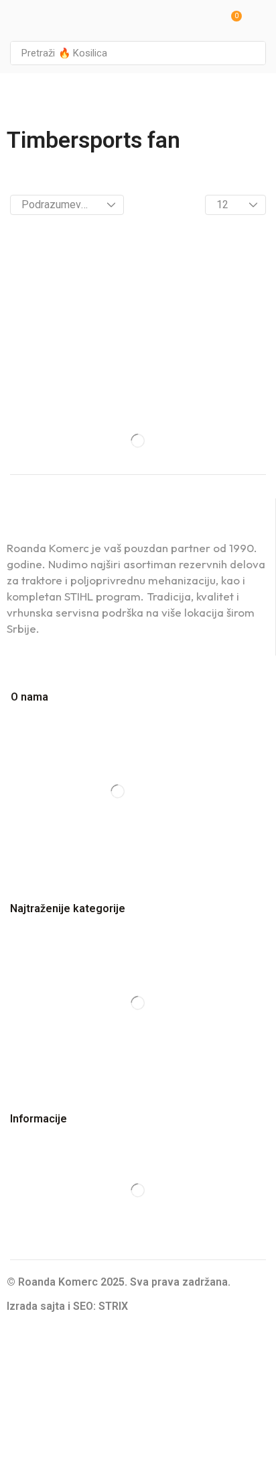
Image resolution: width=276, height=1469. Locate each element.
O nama (29, 697)
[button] (232, 20)
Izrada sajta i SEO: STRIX (67, 1306)
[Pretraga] (251, 53)
